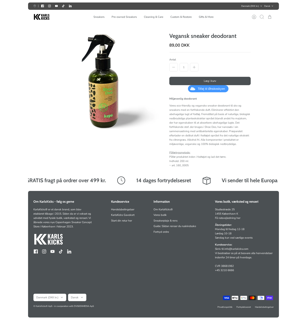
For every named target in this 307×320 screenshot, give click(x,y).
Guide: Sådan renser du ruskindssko (175, 226)
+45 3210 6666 (224, 270)
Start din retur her (121, 220)
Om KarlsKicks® (163, 209)
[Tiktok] (63, 6)
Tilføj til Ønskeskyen (211, 88)
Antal (172, 59)
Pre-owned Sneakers (124, 17)
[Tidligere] (101, 6)
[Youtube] (56, 6)
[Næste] (205, 6)
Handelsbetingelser (122, 209)
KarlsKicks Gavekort (122, 215)
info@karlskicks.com (236, 249)
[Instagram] (49, 6)
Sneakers (98, 17)
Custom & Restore (181, 17)
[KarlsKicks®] (41, 17)
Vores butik (160, 215)
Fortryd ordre (161, 232)
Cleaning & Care (153, 17)
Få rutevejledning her (227, 218)
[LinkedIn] (70, 6)
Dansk (267, 6)
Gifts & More (206, 17)
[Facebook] (42, 6)
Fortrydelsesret (243, 307)
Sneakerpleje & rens (165, 220)
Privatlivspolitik (224, 307)
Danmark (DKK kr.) (250, 6)
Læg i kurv (210, 81)
